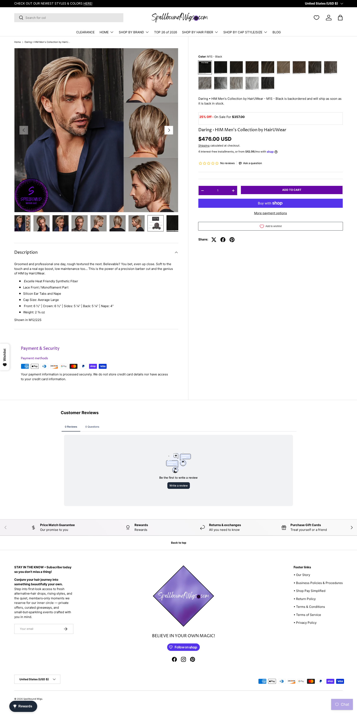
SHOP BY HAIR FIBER (197, 32)
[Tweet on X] (213, 239)
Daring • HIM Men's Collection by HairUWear (48, 42)
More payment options (270, 213)
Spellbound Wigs (32, 698)
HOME (104, 32)
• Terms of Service (307, 615)
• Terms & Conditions (309, 607)
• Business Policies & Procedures (318, 583)
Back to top (178, 542)
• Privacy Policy (305, 623)
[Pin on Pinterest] (232, 239)
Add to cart (291, 190)
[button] (340, 17)
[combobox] (68, 17)
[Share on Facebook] (222, 239)
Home (17, 42)
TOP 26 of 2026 (165, 32)
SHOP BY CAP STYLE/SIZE (242, 32)
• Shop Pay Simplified (309, 591)
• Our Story (302, 575)
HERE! (87, 3)
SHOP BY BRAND (131, 32)
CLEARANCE (85, 32)
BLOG (277, 32)
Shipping (203, 145)
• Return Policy (305, 599)
